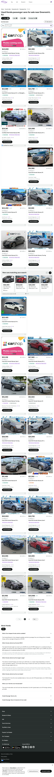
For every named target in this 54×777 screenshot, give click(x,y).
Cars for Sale (8, 9)
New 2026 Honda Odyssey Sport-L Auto (20, 287)
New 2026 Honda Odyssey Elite (6, 287)
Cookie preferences (33, 771)
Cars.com (5, 770)
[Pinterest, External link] (34, 747)
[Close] (52, 765)
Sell (17, 2)
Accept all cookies (46, 771)
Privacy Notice (4, 756)
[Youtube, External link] (28, 747)
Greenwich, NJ (15, 9)
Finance (30, 2)
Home (2, 9)
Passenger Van (23, 9)
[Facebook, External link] (26, 747)
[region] (27, 770)
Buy (12, 2)
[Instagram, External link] (31, 747)
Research (23, 2)
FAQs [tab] (3, 629)
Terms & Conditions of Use (7, 754)
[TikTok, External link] (23, 747)
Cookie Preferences (5, 762)
